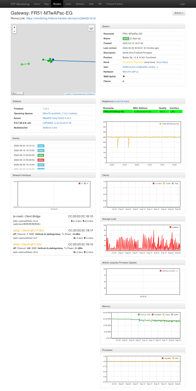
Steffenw (127, 66)
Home (37, 3)
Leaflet (67, 94)
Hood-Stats (161, 62)
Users (68, 3)
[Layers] (91, 28)
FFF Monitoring (20, 4)
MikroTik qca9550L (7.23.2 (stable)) (60, 113)
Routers (57, 3)
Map (46, 3)
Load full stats (121, 101)
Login (182, 3)
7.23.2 (46, 108)
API (100, 3)
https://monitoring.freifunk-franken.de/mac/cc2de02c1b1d (61, 18)
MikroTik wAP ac (131, 71)
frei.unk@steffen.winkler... (144, 66)
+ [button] (14, 27)
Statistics (80, 3)
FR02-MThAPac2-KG (114, 111)
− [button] (14, 31)
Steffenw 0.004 (50, 127)
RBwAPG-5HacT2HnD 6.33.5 (57, 118)
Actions (178, 12)
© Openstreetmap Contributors (83, 94)
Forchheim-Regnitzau (133, 62)
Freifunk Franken (114, 3)
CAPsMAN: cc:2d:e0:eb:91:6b (57, 122)
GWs (91, 3)
